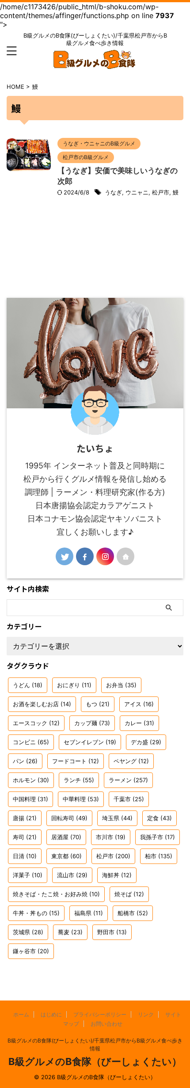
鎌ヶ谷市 (31, 951)
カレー (139, 723)
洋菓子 (27, 875)
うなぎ (113, 192)
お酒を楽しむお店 (42, 704)
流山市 (72, 875)
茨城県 (28, 932)
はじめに (51, 1014)
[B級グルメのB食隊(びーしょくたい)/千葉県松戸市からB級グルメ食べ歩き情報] (95, 63)
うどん (27, 685)
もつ (98, 704)
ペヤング (131, 761)
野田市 (112, 932)
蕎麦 (70, 932)
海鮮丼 (117, 875)
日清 (25, 856)
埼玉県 (117, 818)
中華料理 (81, 799)
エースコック (36, 723)
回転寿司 (69, 818)
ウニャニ (136, 192)
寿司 (25, 837)
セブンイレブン (90, 742)
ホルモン (31, 780)
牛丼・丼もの (36, 913)
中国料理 (30, 799)
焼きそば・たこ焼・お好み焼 (56, 894)
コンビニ (31, 742)
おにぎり (74, 685)
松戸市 (160, 192)
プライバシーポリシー (99, 1014)
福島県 (88, 913)
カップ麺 (92, 723)
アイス (139, 704)
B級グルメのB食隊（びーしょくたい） (95, 1061)
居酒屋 (66, 837)
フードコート (75, 761)
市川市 (110, 837)
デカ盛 (146, 742)
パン (25, 761)
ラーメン (128, 780)
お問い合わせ (106, 1023)
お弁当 (121, 685)
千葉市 (129, 799)
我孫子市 (157, 837)
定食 (159, 818)
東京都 (66, 856)
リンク (146, 1014)
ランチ (79, 780)
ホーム (21, 1014)
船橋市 (133, 913)
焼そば (129, 894)
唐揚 (25, 818)
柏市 (158, 856)
